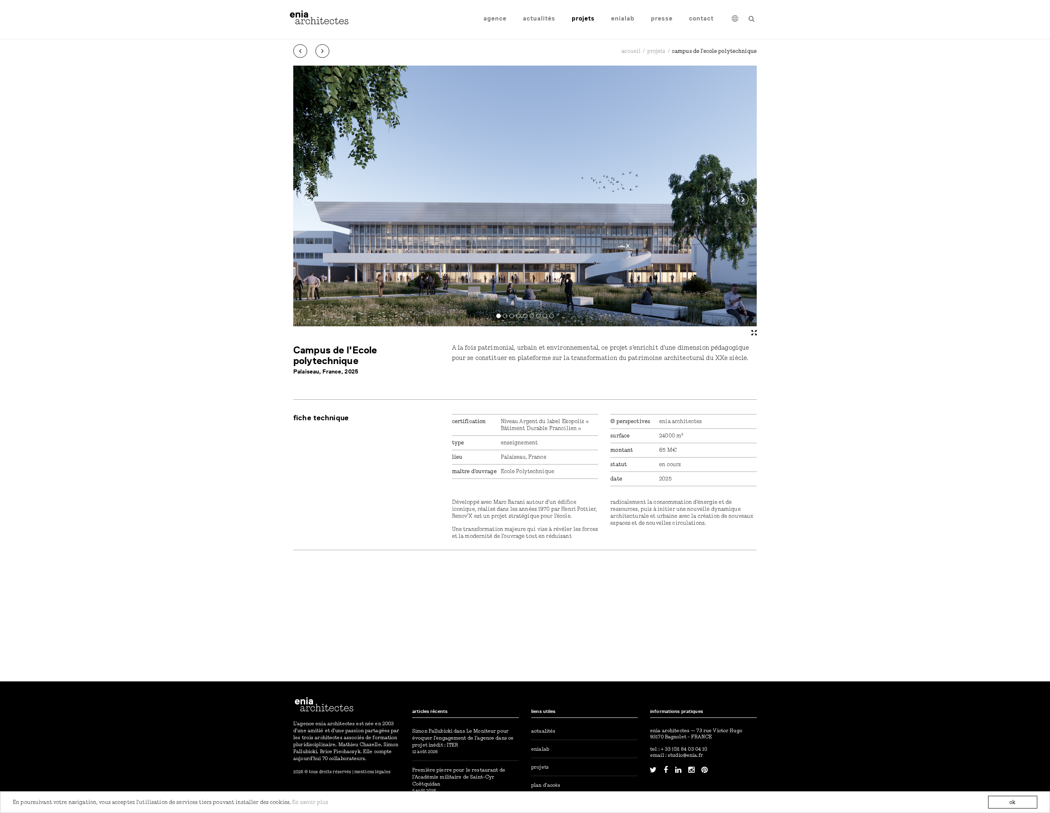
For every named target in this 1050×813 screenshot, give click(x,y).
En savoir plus (310, 802)
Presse (662, 18)
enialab (623, 18)
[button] (307, 199)
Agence (495, 18)
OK (1012, 802)
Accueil (631, 51)
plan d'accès (546, 785)
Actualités (539, 18)
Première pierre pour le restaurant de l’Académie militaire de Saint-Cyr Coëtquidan (458, 777)
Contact (701, 18)
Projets (583, 18)
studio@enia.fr (685, 755)
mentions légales (372, 771)
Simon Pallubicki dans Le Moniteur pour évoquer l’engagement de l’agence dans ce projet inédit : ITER (463, 738)
